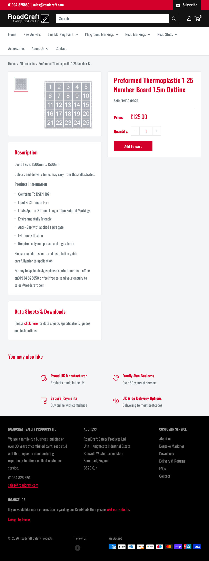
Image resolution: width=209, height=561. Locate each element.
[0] (197, 18)
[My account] (189, 18)
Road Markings (135, 34)
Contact (61, 48)
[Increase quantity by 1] (156, 131)
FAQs (162, 468)
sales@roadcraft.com (23, 485)
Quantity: (121, 131)
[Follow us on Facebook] (77, 547)
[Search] (174, 18)
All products (27, 63)
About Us (38, 48)
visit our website (118, 509)
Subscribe (190, 4)
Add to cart (133, 146)
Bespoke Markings (171, 446)
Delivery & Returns (172, 461)
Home (12, 34)
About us (165, 438)
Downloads (166, 453)
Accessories (16, 48)
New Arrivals (32, 34)
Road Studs (165, 34)
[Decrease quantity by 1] (135, 131)
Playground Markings (99, 34)
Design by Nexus (19, 519)
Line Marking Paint (60, 34)
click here (31, 323)
